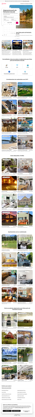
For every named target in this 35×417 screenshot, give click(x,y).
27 (11, 33)
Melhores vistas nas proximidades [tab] (6, 387)
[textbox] (7, 20)
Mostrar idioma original (26, 1)
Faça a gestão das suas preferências (26, 411)
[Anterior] (15, 38)
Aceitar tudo (7, 410)
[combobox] (11, 17)
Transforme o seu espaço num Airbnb (26, 3)
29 (14, 33)
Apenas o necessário (16, 410)
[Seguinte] (18, 38)
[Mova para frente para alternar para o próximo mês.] (14, 22)
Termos (19, 415)
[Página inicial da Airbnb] (4, 3)
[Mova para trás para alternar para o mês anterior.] (4, 22)
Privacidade (15, 415)
